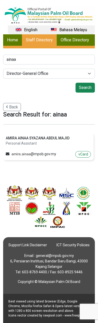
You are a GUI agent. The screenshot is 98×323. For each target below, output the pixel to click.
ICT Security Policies (73, 245)
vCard (83, 154)
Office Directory (75, 39)
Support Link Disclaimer (27, 245)
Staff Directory (39, 39)
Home (12, 39)
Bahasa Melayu (73, 29)
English (30, 29)
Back (13, 107)
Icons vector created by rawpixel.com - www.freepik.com (48, 315)
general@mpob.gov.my (55, 256)
